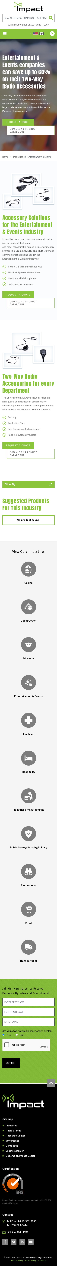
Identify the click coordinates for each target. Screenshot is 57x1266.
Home (5, 157)
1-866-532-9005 (27, 1221)
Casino (28, 582)
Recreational (28, 885)
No (22, 1035)
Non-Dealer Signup (32, 25)
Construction (28, 620)
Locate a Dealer (15, 1150)
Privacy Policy (17, 1261)
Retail (28, 923)
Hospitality (28, 771)
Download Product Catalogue (23, 130)
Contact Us (12, 1145)
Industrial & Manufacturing (28, 809)
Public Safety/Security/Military (28, 847)
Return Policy (30, 1261)
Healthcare (28, 734)
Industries (18, 157)
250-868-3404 (20, 1232)
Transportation (28, 960)
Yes (9, 1035)
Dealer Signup (15, 25)
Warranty (41, 1261)
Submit (11, 1063)
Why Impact (12, 1140)
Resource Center (15, 1135)
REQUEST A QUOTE (18, 122)
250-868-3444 (19, 1225)
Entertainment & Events (28, 696)
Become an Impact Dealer (20, 1155)
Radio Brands (13, 1130)
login (46, 25)
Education (28, 658)
